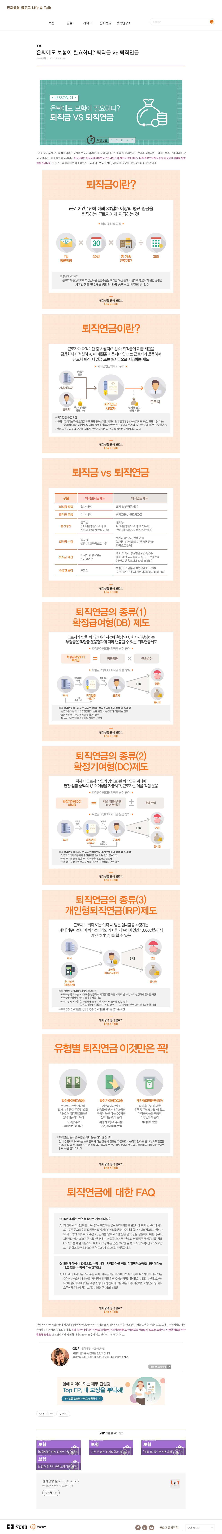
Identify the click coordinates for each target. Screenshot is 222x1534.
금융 (69, 23)
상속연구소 (123, 23)
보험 (51, 23)
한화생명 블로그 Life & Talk (29, 7)
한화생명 (106, 23)
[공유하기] (47, 1413)
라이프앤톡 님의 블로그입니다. (57, 1485)
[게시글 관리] (51, 1413)
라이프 (87, 23)
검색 (211, 21)
